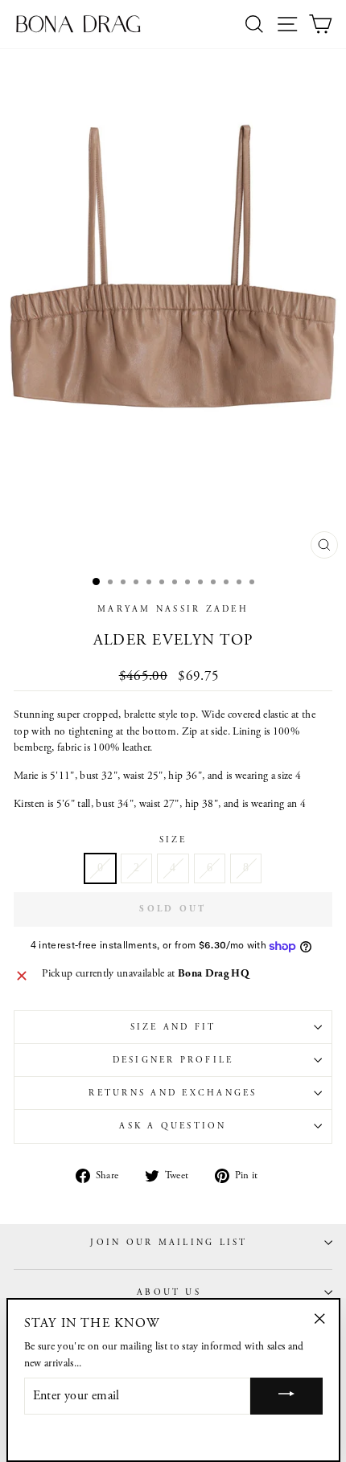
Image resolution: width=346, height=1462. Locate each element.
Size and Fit (173, 1027)
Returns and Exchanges (173, 1093)
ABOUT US (169, 1292)
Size (173, 840)
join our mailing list (168, 1242)
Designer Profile (173, 1060)
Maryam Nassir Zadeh (173, 609)
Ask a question (172, 1126)
